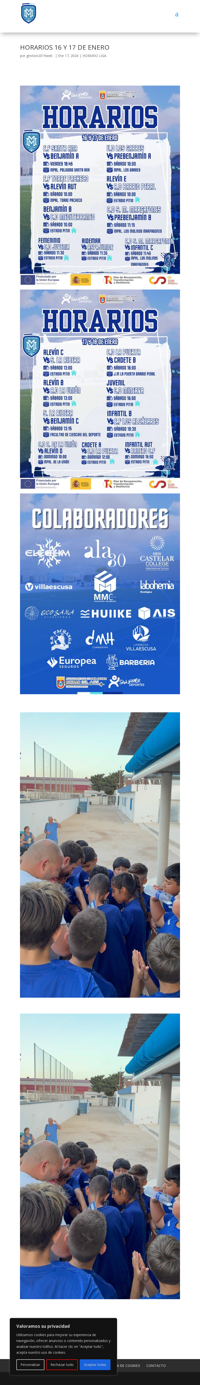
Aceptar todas (95, 1364)
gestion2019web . (40, 55)
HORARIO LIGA (94, 55)
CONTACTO (156, 1365)
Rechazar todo (62, 1364)
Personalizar (30, 1364)
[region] (63, 1346)
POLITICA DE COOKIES (122, 1365)
